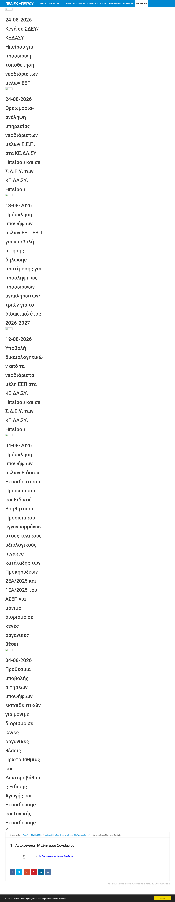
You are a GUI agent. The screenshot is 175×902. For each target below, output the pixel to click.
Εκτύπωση (24, 856)
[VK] (48, 872)
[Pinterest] (34, 872)
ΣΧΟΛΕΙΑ (67, 3)
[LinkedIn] (41, 872)
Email (24, 858)
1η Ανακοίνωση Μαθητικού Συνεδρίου (56, 856)
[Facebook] (12, 872)
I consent (162, 898)
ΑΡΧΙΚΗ (43, 3)
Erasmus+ (128, 3)
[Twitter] (19, 872)
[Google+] (27, 872)
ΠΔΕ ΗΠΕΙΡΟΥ (55, 3)
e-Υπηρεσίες (115, 3)
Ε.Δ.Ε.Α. (103, 3)
